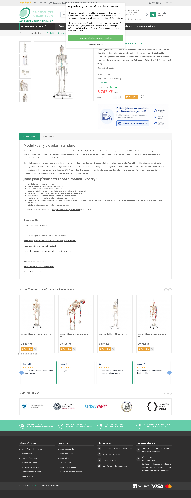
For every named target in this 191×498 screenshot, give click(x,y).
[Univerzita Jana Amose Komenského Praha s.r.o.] (127, 406)
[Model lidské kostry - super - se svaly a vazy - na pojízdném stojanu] (76, 314)
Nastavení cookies (95, 44)
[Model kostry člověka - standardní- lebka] (25, 73)
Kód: (99, 83)
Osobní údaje (65, 462)
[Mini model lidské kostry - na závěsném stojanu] (115, 314)
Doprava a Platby (59, 2)
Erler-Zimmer (109, 74)
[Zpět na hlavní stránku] (20, 32)
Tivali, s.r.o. (33, 485)
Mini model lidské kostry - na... (114, 334)
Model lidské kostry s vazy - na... (37, 334)
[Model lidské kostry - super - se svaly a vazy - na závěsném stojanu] (154, 314)
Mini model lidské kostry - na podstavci (39, 266)
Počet (99, 97)
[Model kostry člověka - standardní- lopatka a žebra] (25, 85)
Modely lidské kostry (113, 78)
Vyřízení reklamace (29, 462)
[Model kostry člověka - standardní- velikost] (25, 60)
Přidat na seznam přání (35, 349)
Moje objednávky (67, 449)
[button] (37, 26)
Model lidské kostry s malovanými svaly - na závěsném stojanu (48, 251)
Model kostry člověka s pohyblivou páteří (40, 246)
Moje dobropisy (66, 453)
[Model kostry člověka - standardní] (25, 47)
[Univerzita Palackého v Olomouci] (33, 406)
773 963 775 (131, 13)
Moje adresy (65, 458)
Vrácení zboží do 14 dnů (31, 467)
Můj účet (63, 443)
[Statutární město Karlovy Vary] (95, 406)
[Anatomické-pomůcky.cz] (36, 14)
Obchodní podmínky (29, 458)
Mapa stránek (27, 476)
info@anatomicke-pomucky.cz (132, 17)
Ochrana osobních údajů (31, 472)
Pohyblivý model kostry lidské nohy (66, 209)
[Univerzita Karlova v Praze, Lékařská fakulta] (64, 406)
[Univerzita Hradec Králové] (158, 406)
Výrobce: (100, 74)
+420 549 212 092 (109, 460)
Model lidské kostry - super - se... (74, 335)
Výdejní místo (26, 453)
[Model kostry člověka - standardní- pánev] (25, 98)
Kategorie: (101, 78)
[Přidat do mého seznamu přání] (142, 97)
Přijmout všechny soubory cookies (95, 38)
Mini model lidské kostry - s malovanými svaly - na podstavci (47, 272)
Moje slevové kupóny (68, 467)
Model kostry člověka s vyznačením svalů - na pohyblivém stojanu (50, 241)
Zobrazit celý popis (99, 68)
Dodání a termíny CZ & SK (31, 449)
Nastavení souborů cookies (71, 472)
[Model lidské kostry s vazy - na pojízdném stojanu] (37, 314)
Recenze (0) (48, 136)
